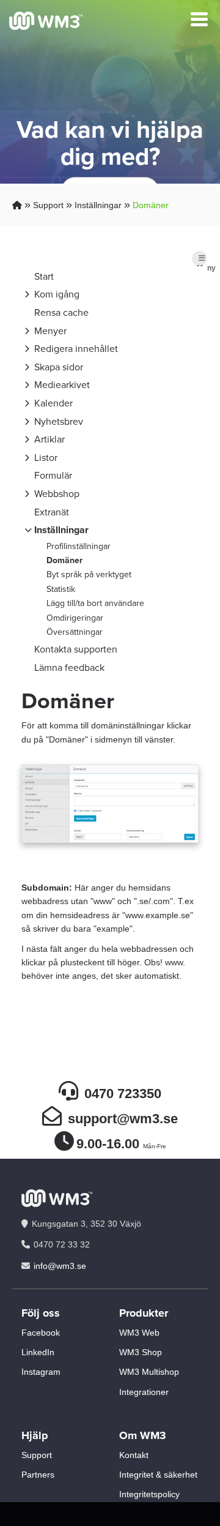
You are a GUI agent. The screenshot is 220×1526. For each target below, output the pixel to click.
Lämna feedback (69, 667)
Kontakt (133, 1455)
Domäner (151, 205)
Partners (37, 1474)
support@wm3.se (123, 1118)
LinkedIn (37, 1352)
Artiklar (49, 439)
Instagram (41, 1372)
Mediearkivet (62, 385)
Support (48, 205)
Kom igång (56, 294)
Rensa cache (61, 312)
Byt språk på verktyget (88, 574)
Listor (45, 458)
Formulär (53, 475)
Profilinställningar (78, 546)
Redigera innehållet (76, 349)
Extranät (51, 512)
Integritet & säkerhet (158, 1474)
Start (44, 276)
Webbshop (56, 494)
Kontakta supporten (75, 649)
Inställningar (98, 205)
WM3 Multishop (149, 1372)
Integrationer (144, 1392)
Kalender (53, 403)
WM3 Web (139, 1332)
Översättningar (74, 632)
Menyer (50, 331)
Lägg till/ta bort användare (95, 603)
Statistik (60, 589)
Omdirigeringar (74, 618)
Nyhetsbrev (58, 421)
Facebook (40, 1332)
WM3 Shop (140, 1352)
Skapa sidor (58, 367)
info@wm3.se (60, 1266)
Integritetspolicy (149, 1494)
